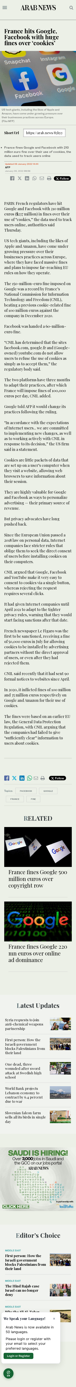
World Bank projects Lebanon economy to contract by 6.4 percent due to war (24, 1095)
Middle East (13, 1250)
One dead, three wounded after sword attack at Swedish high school (23, 1070)
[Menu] (5, 7)
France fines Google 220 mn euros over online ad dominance (37, 953)
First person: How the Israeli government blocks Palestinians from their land (25, 1046)
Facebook (26, 791)
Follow (64, 178)
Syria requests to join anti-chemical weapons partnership (24, 1024)
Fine (33, 799)
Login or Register (18, 1355)
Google (48, 791)
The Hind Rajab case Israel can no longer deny (22, 1290)
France (14, 799)
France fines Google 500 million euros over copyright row (37, 878)
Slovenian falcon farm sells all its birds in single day (25, 1117)
